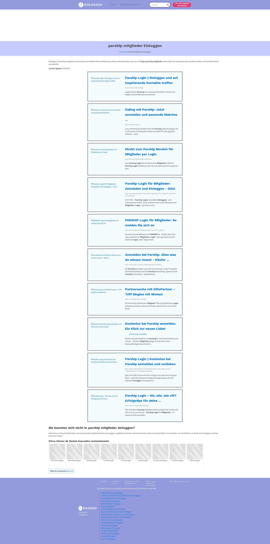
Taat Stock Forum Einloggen (112, 520)
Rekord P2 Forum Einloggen (112, 493)
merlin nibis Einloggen (110, 533)
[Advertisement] (135, 25)
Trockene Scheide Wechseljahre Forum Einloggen (120, 496)
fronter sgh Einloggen (109, 525)
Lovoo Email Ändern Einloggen (113, 509)
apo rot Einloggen (108, 539)
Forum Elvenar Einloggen (111, 504)
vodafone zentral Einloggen (112, 523)
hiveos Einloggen (108, 506)
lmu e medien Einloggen (110, 501)
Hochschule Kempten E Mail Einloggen (116, 512)
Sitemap (103, 481)
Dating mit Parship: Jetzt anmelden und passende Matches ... (151, 114)
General (122, 52)
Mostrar (70, 471)
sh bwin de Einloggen (109, 531)
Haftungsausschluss (179, 481)
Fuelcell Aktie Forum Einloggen (113, 498)
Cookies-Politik (115, 482)
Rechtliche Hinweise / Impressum (151, 483)
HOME (113, 4)
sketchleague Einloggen (110, 528)
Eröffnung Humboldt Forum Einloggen (116, 517)
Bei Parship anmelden (138, 334)
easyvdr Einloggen (108, 536)
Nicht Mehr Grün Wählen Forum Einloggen (118, 515)
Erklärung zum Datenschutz (132, 482)
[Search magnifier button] (167, 4)
